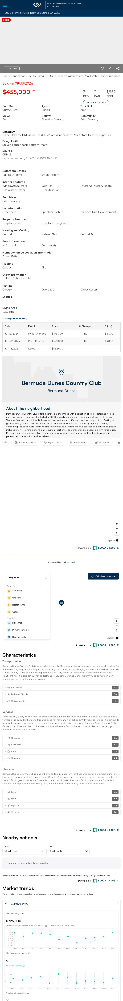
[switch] (102, 68)
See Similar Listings (96, 103)
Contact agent (11, 68)
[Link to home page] (37, 5)
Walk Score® (68, 562)
